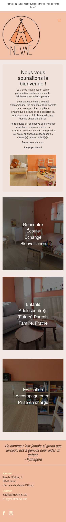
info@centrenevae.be (15, 499)
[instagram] (11, 514)
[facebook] (5, 514)
